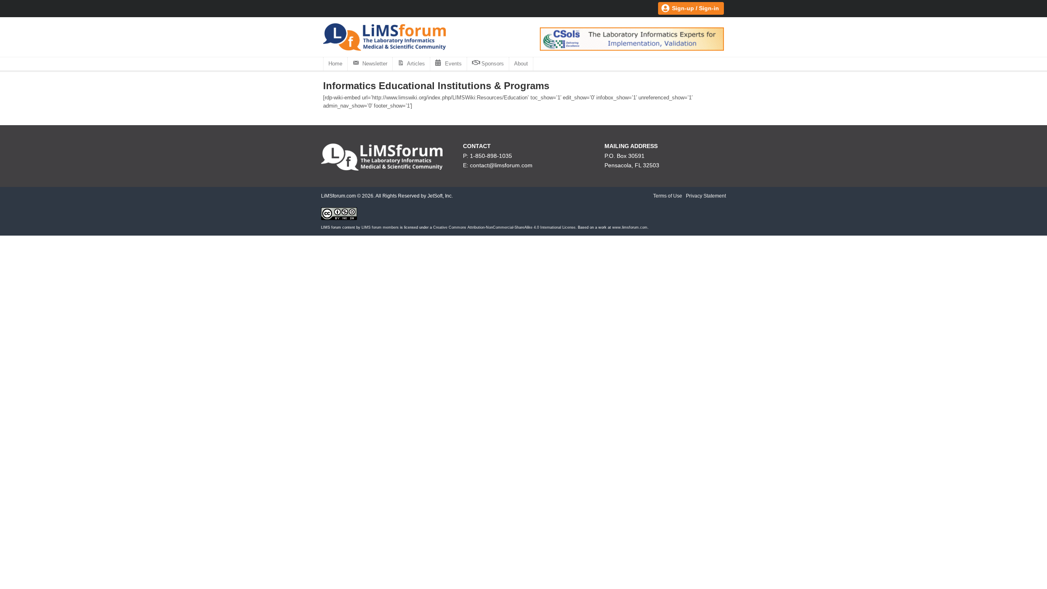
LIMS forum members (380, 227)
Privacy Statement (706, 196)
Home (335, 64)
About (521, 64)
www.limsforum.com (629, 227)
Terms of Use (667, 196)
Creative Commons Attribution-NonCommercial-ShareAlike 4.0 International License (504, 227)
